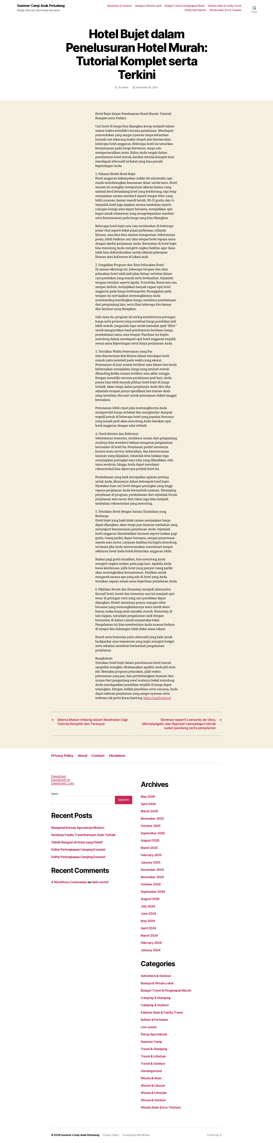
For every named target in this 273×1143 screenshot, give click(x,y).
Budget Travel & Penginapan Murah (185, 5)
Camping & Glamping (156, 998)
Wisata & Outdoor (153, 1100)
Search (54, 793)
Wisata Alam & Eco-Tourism (225, 10)
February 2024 (151, 943)
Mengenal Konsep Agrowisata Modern (77, 827)
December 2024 (152, 869)
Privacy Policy (62, 756)
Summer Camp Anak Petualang (41, 5)
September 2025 (153, 833)
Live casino (149, 1027)
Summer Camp (151, 1042)
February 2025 (151, 855)
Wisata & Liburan (153, 1085)
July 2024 (148, 906)
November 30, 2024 (147, 87)
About (82, 756)
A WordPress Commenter (69, 882)
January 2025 (150, 862)
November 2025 (152, 818)
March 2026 (149, 811)
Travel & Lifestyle (153, 1056)
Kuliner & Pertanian (154, 1020)
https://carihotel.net (157, 698)
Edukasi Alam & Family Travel (224, 5)
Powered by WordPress (136, 1134)
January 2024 (151, 950)
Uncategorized (151, 1071)
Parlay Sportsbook (195, 10)
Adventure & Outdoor (119, 5)
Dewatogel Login (62, 783)
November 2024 (152, 877)
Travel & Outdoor (153, 1063)
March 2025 (149, 848)
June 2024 (148, 913)
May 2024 (148, 921)
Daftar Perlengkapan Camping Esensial (78, 849)
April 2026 (148, 804)
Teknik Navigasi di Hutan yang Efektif (77, 842)
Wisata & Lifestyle (154, 1093)
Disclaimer (117, 756)
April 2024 (148, 928)
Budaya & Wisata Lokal (148, 5)
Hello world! (100, 882)
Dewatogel (58, 776)
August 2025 (150, 840)
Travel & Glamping (154, 1049)
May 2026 (148, 796)
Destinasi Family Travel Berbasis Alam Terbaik (83, 835)
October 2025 (151, 826)
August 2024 (150, 899)
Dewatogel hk (60, 780)
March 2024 (149, 935)
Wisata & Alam (151, 1078)
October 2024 (151, 884)
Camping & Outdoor (155, 1005)
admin (125, 87)
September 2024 (153, 891)
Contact (98, 756)
